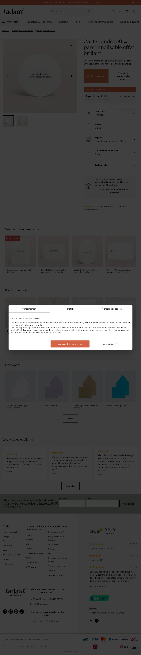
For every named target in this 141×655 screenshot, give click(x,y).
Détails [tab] (70, 309)
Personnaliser (108, 344)
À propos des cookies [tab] (112, 309)
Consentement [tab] (29, 309)
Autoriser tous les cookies (70, 344)
